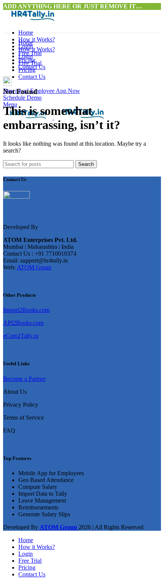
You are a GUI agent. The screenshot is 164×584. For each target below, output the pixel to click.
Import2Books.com (26, 310)
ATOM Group (34, 267)
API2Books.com (23, 323)
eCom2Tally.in (21, 336)
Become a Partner (24, 379)
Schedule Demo (22, 97)
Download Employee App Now (41, 91)
